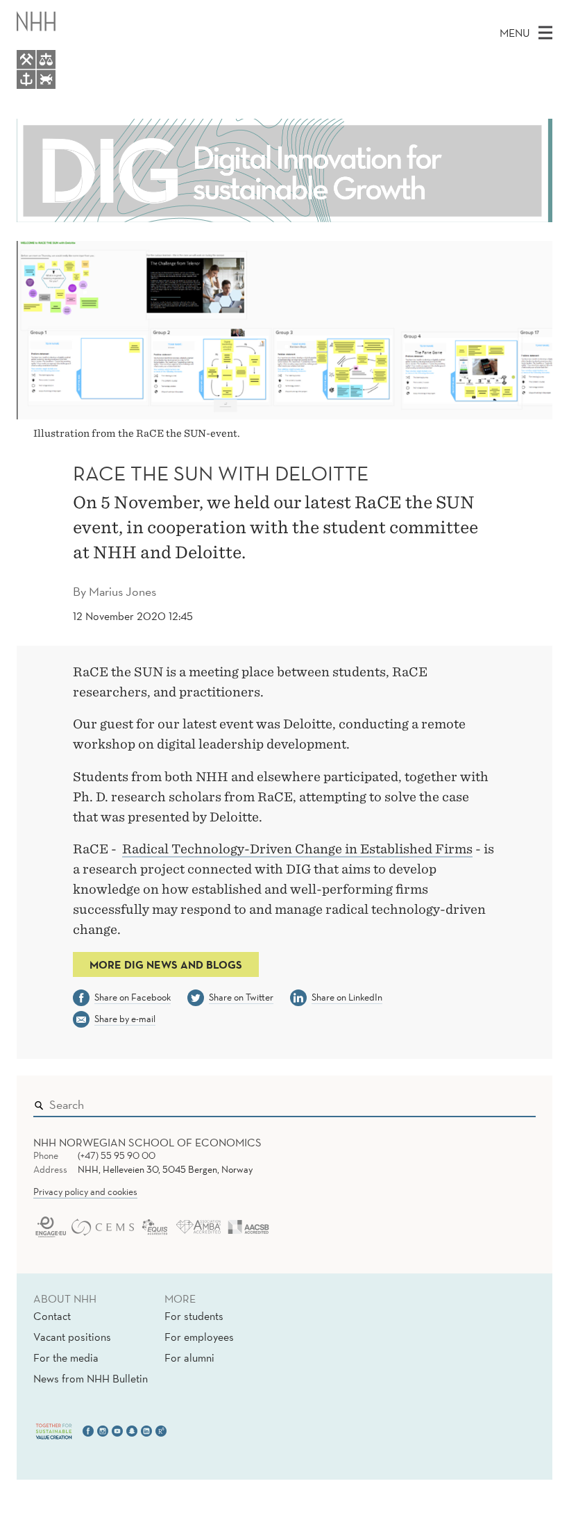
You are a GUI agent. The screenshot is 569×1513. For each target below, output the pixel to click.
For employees (199, 1337)
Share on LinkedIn (347, 997)
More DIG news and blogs (166, 964)
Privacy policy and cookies (85, 1191)
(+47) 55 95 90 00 (116, 1155)
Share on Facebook (132, 997)
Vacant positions (72, 1337)
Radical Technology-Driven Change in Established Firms (297, 849)
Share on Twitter (241, 997)
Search (505, 1101)
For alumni (189, 1357)
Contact (52, 1316)
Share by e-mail (124, 1018)
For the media (66, 1357)
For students (193, 1316)
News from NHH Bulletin (90, 1378)
